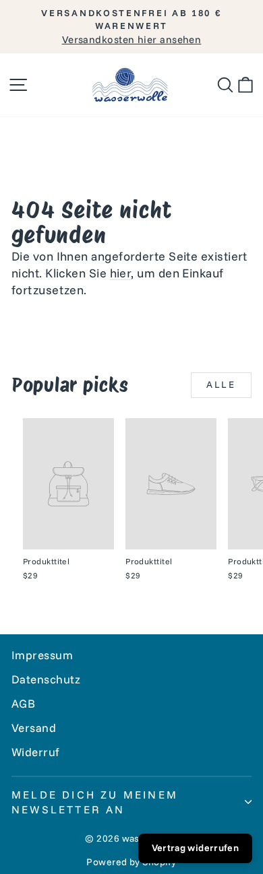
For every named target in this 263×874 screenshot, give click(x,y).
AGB (23, 703)
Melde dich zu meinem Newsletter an (94, 802)
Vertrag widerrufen (195, 848)
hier (121, 273)
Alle (221, 384)
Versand (33, 727)
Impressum (42, 655)
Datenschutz (46, 679)
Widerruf (35, 752)
